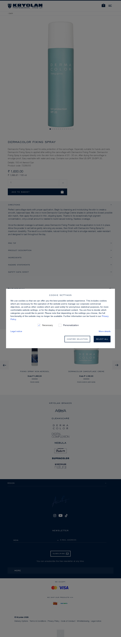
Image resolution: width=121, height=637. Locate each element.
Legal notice (16, 331)
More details (105, 331)
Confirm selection (77, 339)
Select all (102, 339)
